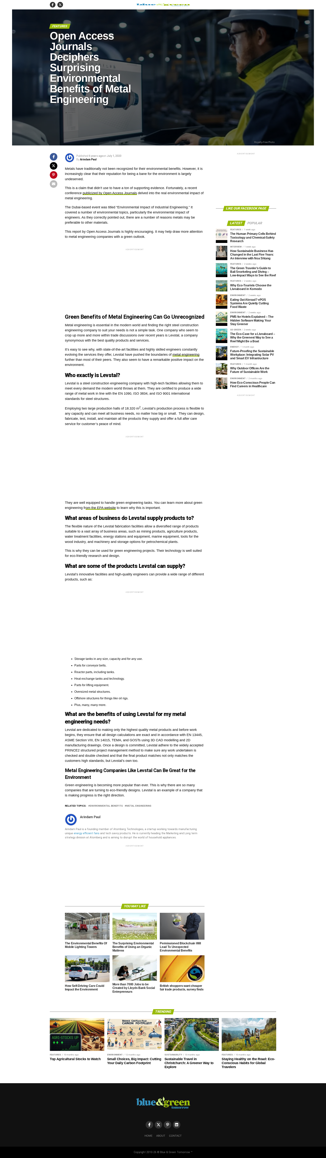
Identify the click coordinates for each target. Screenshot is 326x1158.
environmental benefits (106, 806)
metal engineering (185, 354)
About (160, 1135)
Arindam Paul (88, 159)
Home (148, 1135)
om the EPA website (101, 508)
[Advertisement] (135, 277)
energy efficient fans (86, 833)
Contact (175, 1135)
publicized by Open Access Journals (110, 193)
